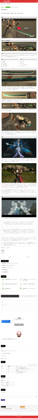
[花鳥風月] (6, 1)
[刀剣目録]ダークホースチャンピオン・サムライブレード (10, 263)
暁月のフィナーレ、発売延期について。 (6, 382)
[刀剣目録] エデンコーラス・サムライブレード (29, 289)
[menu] (36, 1)
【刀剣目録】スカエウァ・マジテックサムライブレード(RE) (29, 280)
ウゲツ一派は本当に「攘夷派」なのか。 (6, 385)
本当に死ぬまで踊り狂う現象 (7, 186)
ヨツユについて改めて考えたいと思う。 (21, 367)
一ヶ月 (31, 364)
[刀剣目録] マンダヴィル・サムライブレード (8, 265)
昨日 (34, 364)
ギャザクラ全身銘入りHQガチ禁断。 (5, 353)
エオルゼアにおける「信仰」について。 (21, 371)
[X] (19, 341)
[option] (9, 408)
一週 (32, 364)
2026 (1, 348)
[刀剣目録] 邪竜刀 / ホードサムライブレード (11, 279)
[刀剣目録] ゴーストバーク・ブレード (7, 267)
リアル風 (3, 252)
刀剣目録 (17, 370)
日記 (22, 406)
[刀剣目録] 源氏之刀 (7, 288)
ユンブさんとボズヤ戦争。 (19, 372)
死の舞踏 (27, 189)
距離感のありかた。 (3, 378)
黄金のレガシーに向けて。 (4, 358)
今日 (36, 364)
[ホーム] (1, 3)
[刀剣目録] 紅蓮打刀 (5, 269)
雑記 (3, 406)
